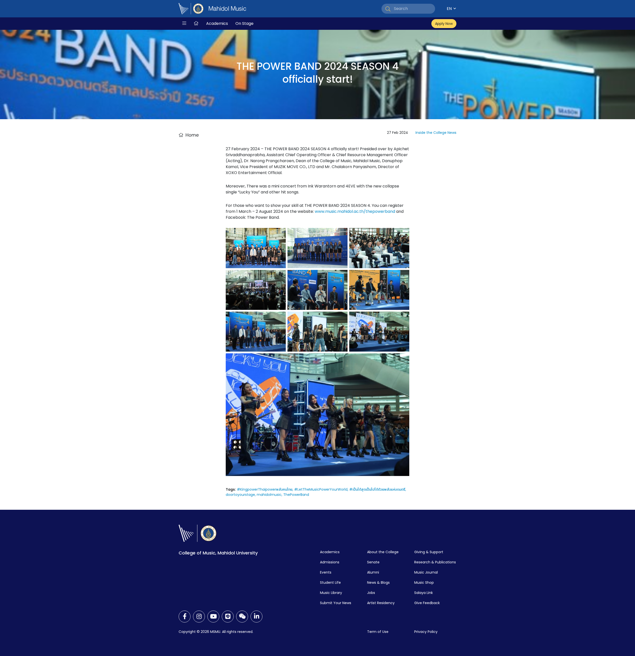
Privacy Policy (426, 631)
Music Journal (426, 572)
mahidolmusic (269, 494)
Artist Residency (381, 602)
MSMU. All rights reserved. (231, 631)
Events (325, 572)
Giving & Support (428, 551)
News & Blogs (378, 582)
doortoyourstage (240, 494)
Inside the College (430, 132)
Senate (373, 562)
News (451, 132)
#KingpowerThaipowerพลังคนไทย (264, 489)
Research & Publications (435, 562)
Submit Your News (335, 602)
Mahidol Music (227, 8)
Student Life (330, 582)
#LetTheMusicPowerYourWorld (321, 489)
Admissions (329, 562)
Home (192, 135)
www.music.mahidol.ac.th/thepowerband (355, 211)
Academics (217, 23)
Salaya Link (423, 592)
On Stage (244, 23)
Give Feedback (427, 602)
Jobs (371, 592)
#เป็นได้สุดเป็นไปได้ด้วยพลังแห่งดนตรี (377, 489)
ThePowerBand (296, 494)
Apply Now (444, 23)
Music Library (331, 592)
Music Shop (424, 582)
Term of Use (377, 631)
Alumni (373, 572)
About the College (383, 551)
